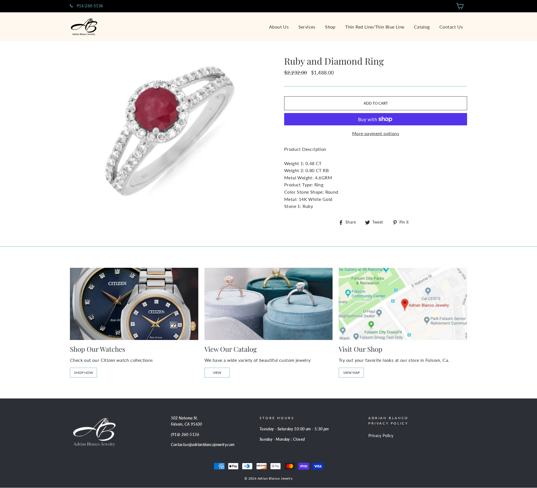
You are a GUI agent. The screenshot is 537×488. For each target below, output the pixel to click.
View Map (351, 372)
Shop (330, 26)
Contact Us (451, 26)
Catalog (422, 26)
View (217, 372)
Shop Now (83, 372)
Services (306, 26)
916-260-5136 (89, 6)
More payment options (375, 133)
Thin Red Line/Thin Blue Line (374, 26)
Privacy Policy (381, 435)
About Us (279, 26)
